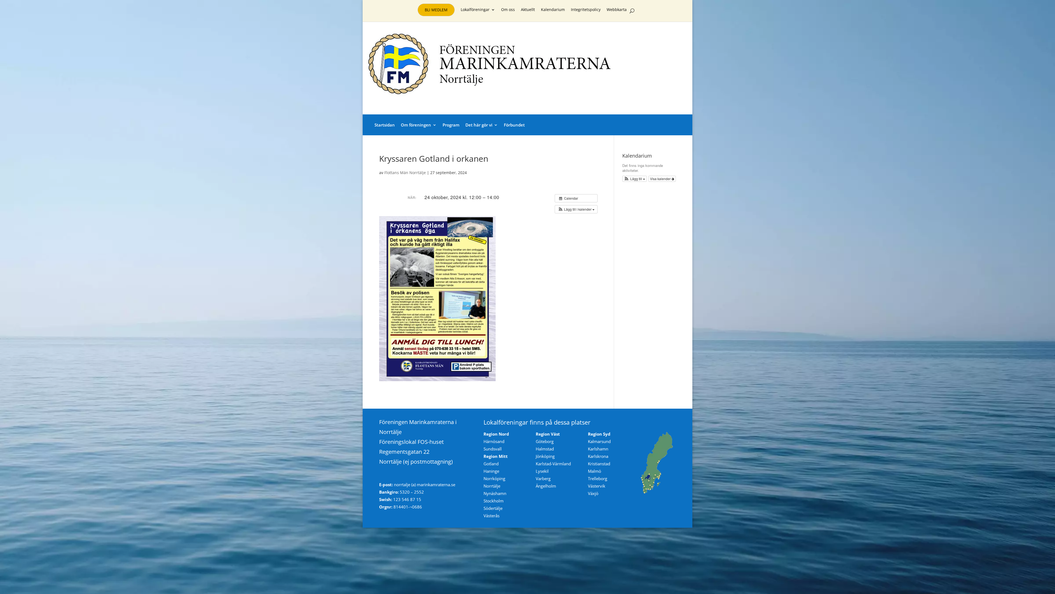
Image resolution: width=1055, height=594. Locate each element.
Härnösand (494, 441)
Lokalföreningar (475, 10)
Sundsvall (493, 449)
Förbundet (514, 125)
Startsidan (384, 125)
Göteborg (545, 441)
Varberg (543, 478)
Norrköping (494, 478)
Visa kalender (660, 178)
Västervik (596, 486)
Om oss (508, 10)
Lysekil (542, 471)
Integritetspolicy (586, 10)
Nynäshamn (495, 493)
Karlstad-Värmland (553, 463)
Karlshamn (598, 449)
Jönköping (545, 456)
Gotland (491, 463)
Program (451, 125)
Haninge (491, 471)
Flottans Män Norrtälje (405, 172)
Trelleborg (597, 478)
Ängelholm (546, 486)
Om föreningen (416, 125)
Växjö (593, 493)
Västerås (491, 515)
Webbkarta (617, 10)
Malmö (594, 471)
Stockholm (494, 501)
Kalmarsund (599, 441)
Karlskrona (598, 456)
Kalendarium (553, 10)
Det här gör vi (478, 125)
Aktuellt (528, 10)
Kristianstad (599, 463)
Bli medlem (436, 9)
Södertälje (493, 508)
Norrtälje (492, 486)
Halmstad (545, 449)
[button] (576, 209)
